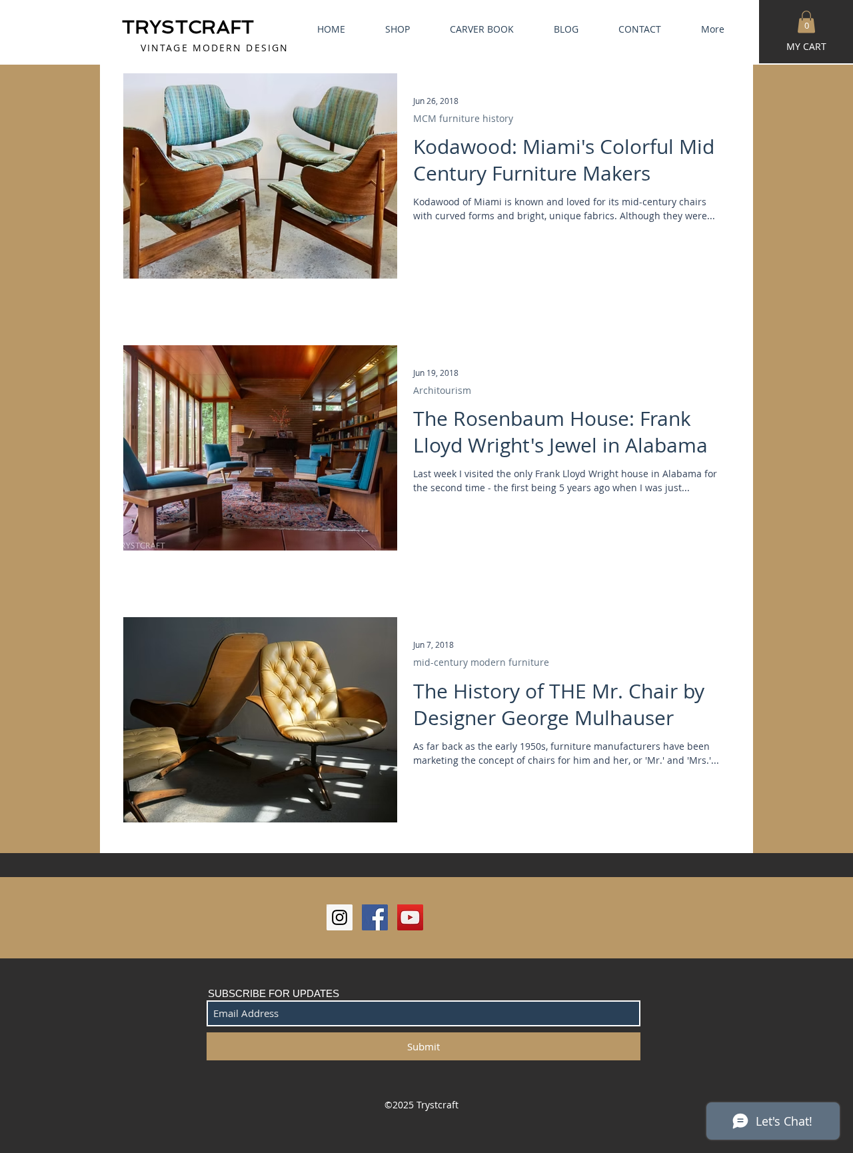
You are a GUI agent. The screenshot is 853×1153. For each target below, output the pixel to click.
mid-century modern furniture (481, 662)
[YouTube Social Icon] (410, 917)
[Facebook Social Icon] (375, 917)
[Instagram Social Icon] (340, 917)
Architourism (442, 390)
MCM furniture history (463, 118)
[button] (806, 22)
